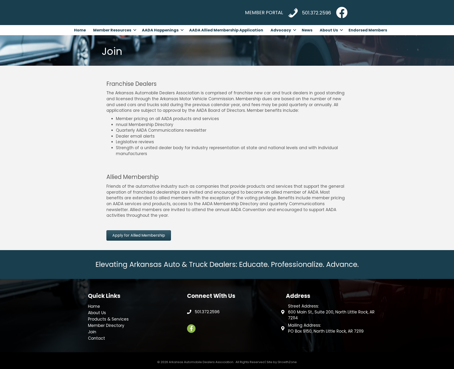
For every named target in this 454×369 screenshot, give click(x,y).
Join (92, 332)
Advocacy (281, 30)
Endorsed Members (368, 30)
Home (80, 30)
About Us (329, 30)
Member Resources (112, 30)
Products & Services (108, 319)
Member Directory (106, 325)
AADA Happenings (160, 30)
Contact (96, 338)
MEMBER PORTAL (264, 12)
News (307, 30)
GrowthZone (287, 362)
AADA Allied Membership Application (226, 30)
